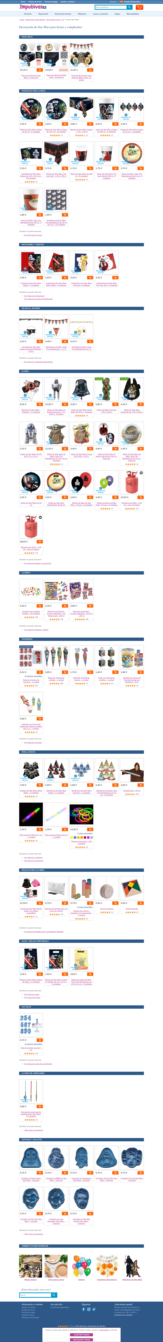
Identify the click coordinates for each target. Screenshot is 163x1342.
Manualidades (133, 14)
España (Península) (132, 2)
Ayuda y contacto (67, 2)
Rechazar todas (81, 1340)
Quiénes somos (28, 1315)
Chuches (28, 14)
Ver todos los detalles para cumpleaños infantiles (44, 932)
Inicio (23, 2)
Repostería (43, 14)
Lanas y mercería (100, 14)
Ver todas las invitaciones (34, 296)
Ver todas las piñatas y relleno (36, 630)
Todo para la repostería (33, 1130)
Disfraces (82, 14)
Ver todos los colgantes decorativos (38, 362)
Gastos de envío (35, 2)
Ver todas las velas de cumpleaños (38, 1064)
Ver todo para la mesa (33, 235)
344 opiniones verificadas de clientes (90, 1326)
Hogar (117, 14)
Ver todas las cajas (31, 994)
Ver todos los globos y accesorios (37, 563)
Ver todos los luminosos (33, 861)
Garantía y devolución (30, 1317)
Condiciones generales (59, 1307)
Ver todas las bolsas (32, 997)
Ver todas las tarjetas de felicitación (38, 299)
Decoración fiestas (63, 14)
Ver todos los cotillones (33, 858)
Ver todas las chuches (33, 743)
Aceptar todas (81, 1335)
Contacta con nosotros (123, 1315)
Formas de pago (51, 2)
